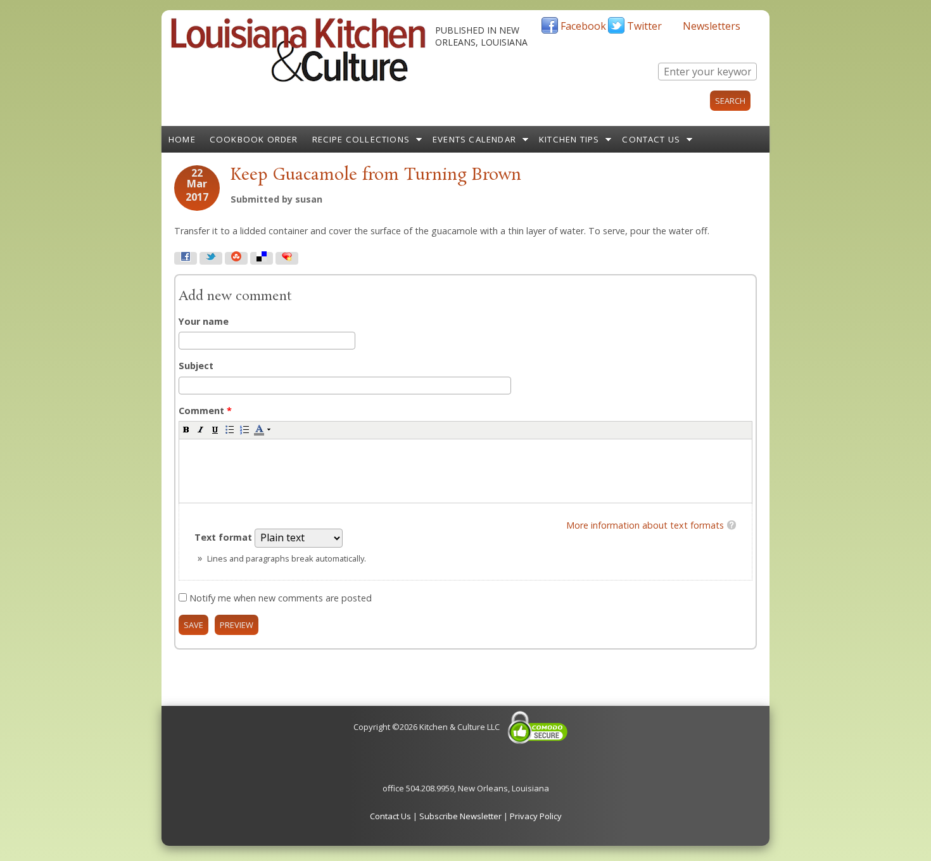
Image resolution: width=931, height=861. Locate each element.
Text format (224, 537)
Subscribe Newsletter (460, 816)
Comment (205, 411)
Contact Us (651, 139)
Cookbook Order (254, 139)
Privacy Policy (536, 816)
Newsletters (711, 26)
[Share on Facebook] (185, 258)
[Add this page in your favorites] (287, 258)
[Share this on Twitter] (211, 258)
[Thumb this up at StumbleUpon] (236, 258)
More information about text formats (645, 525)
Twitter (644, 26)
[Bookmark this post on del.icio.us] (261, 258)
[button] (186, 429)
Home (182, 139)
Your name (204, 321)
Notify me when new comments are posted (280, 598)
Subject (196, 366)
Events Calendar (474, 139)
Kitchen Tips (569, 139)
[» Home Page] (298, 79)
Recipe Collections (361, 139)
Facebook (583, 26)
